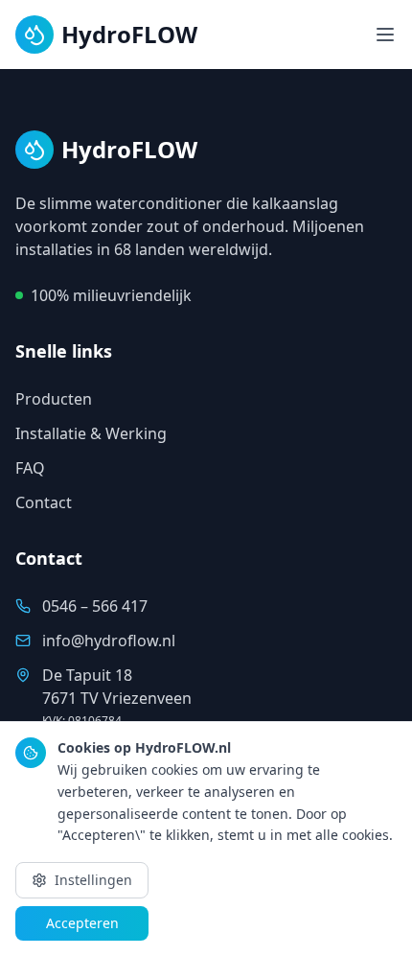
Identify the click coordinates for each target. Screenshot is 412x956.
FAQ (30, 467)
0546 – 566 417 (95, 606)
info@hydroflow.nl (108, 640)
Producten (53, 398)
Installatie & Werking (91, 433)
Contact (43, 502)
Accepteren (82, 923)
